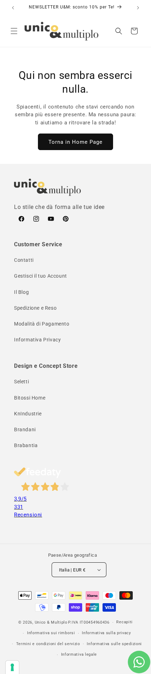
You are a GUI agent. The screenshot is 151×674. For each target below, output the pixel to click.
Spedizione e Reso (35, 308)
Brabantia (26, 445)
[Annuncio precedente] (13, 8)
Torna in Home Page (75, 142)
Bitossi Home (29, 398)
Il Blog (21, 292)
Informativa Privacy (37, 339)
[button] (14, 31)
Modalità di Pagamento (42, 324)
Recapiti (124, 622)
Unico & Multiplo (51, 622)
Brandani (25, 429)
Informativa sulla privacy (106, 633)
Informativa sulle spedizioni (114, 644)
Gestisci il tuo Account (40, 276)
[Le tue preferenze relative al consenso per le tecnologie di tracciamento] (12, 667)
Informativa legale (79, 654)
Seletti (21, 381)
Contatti (24, 260)
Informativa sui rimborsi (51, 633)
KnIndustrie (28, 413)
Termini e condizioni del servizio (48, 644)
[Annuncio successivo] (138, 8)
